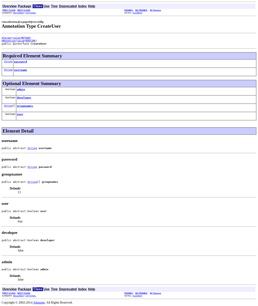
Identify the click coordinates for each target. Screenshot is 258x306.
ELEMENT (137, 13)
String (8, 61)
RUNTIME (30, 40)
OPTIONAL (31, 13)
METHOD (25, 38)
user (20, 114)
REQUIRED (18, 13)
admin (21, 89)
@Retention (9, 40)
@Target (6, 38)
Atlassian (39, 302)
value (16, 38)
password (20, 61)
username (20, 70)
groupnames (25, 105)
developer (24, 97)
